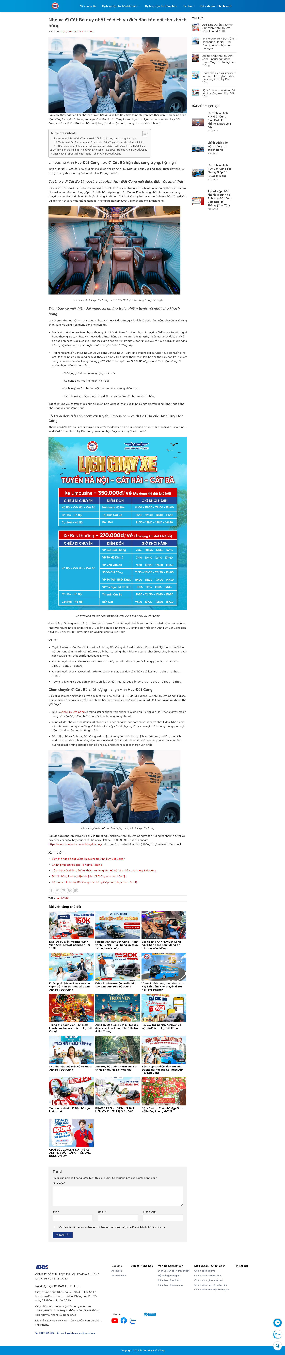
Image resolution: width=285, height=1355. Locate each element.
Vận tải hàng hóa (142, 1265)
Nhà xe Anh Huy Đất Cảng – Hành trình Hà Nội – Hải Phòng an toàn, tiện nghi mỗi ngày (219, 43)
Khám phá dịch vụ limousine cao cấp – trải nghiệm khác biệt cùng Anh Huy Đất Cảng (219, 77)
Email (102, 1211)
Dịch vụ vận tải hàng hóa (161, 6)
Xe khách (116, 1270)
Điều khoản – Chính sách (216, 6)
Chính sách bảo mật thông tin (211, 1289)
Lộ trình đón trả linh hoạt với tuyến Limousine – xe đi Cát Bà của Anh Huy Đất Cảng (100, 149)
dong (90, 32)
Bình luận (59, 1183)
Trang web (149, 1211)
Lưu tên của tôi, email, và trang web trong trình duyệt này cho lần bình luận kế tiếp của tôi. (112, 1227)
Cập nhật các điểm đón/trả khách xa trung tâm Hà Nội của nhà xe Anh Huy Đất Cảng (104, 870)
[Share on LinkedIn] (75, 890)
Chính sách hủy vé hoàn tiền (210, 1284)
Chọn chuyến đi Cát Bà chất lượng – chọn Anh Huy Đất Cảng (87, 153)
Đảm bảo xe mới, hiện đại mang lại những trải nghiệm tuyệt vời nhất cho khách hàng (101, 145)
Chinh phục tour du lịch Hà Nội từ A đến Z (77, 864)
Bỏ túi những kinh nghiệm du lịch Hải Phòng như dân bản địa (89, 876)
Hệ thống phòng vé (169, 1275)
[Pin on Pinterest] (69, 890)
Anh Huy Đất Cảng (73, 711)
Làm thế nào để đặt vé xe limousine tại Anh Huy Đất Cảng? (88, 858)
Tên (56, 1211)
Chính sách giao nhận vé (208, 1280)
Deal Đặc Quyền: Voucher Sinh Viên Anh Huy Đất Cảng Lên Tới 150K (217, 28)
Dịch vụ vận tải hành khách (173, 1270)
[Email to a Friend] (63, 890)
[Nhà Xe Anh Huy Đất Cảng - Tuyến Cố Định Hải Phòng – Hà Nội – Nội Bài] (55, 5)
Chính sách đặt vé (204, 1270)
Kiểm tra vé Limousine (170, 1284)
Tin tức (187, 6)
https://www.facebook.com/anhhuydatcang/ (75, 844)
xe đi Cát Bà (63, 898)
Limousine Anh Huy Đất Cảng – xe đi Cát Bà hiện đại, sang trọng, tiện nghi (94, 138)
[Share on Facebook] (51, 890)
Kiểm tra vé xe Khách (170, 1280)
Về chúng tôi (88, 6)
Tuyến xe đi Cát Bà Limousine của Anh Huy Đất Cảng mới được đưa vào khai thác (100, 142)
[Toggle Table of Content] (143, 134)
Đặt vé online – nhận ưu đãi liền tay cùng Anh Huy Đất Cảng (219, 93)
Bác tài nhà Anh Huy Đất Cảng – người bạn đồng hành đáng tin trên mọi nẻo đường (218, 60)
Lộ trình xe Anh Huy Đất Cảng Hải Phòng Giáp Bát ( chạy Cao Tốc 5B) (95, 882)
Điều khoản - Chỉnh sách (209, 1265)
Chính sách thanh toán (207, 1275)
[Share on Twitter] (57, 890)
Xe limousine (118, 1275)
